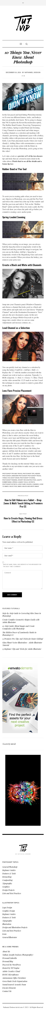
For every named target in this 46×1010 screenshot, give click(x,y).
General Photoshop (9, 867)
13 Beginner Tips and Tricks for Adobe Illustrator (21, 649)
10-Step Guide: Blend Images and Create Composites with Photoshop (18, 627)
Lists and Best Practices (11, 893)
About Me (6, 951)
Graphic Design (8, 911)
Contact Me (7, 991)
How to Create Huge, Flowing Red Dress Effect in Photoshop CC (23, 519)
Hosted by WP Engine (10, 968)
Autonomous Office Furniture (14, 978)
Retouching (6, 877)
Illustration (6, 924)
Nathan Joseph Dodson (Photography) (17, 955)
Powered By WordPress (11, 964)
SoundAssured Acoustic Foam (14, 984)
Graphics (6, 886)
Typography (7, 883)
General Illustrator (9, 937)
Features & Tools (9, 873)
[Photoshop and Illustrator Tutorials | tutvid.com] (23, 23)
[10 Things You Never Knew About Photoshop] (23, 96)
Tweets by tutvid (9, 744)
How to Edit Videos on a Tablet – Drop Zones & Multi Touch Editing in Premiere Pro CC (23, 503)
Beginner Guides (9, 870)
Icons (4, 934)
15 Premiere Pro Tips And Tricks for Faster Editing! (22, 639)
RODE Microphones (10, 974)
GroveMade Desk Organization (14, 981)
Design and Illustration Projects (14, 927)
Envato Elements (9, 988)
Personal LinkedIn (9, 958)
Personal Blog (7, 961)
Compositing (7, 880)
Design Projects (8, 890)
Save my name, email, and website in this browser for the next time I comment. (22, 565)
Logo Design (7, 907)
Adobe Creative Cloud (11, 971)
